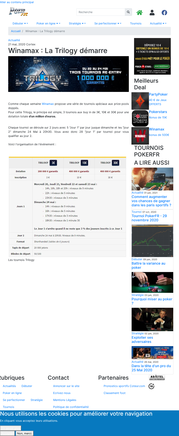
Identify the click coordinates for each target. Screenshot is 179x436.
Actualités (9, 386)
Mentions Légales (64, 400)
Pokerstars (158, 112)
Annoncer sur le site (66, 386)
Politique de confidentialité (71, 407)
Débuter (18, 23)
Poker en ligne (46, 23)
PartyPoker (158, 94)
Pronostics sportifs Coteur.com (124, 386)
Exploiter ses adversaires (142, 339)
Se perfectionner (105, 23)
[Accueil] (18, 12)
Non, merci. (24, 433)
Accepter (7, 433)
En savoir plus (10, 428)
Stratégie (75, 23)
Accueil (16, 31)
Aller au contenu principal (17, 2)
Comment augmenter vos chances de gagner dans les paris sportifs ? (151, 201)
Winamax (48, 104)
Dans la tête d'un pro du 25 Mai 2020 (151, 368)
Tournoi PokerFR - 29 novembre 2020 (149, 218)
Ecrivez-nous (61, 393)
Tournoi (137, 211)
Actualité (156, 23)
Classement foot (115, 393)
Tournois (135, 23)
